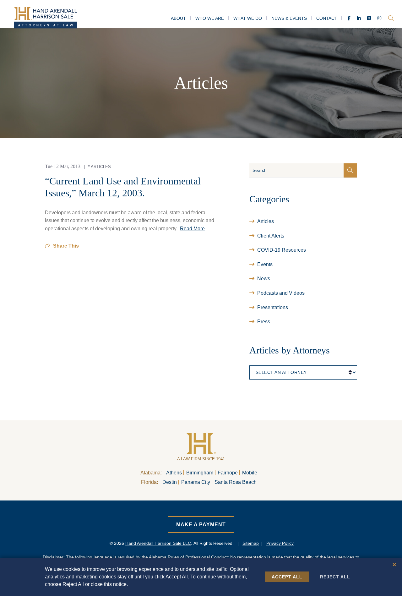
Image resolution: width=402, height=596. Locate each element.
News (263, 278)
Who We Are (209, 18)
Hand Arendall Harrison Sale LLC (158, 543)
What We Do (247, 18)
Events (265, 264)
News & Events (289, 18)
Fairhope (228, 472)
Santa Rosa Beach (236, 482)
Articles (101, 166)
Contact (326, 18)
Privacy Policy (280, 543)
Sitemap (250, 543)
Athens (174, 472)
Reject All (335, 576)
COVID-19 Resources (281, 250)
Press (263, 321)
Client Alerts (270, 235)
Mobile (249, 472)
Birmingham (199, 472)
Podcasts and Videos (281, 293)
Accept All (287, 576)
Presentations (272, 307)
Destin (169, 482)
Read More (192, 228)
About (178, 18)
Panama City (195, 482)
